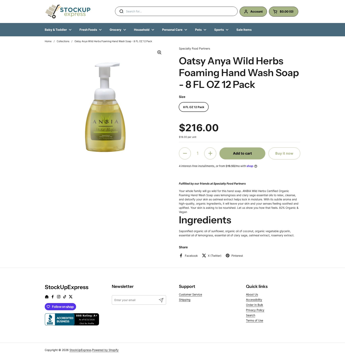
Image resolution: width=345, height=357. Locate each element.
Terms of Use (254, 320)
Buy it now (284, 153)
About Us (252, 294)
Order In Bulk (254, 304)
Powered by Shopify (105, 350)
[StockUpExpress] (68, 11)
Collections (63, 41)
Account (256, 11)
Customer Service (190, 294)
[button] (185, 153)
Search (250, 315)
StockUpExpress (80, 350)
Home (48, 41)
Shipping (184, 299)
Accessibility (254, 299)
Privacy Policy (255, 310)
